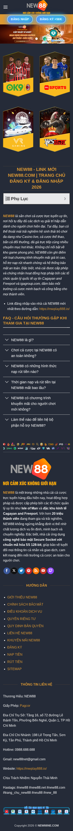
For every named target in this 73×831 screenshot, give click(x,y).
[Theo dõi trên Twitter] (21, 570)
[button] (5, 7)
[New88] (36, 7)
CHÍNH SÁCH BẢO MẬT (25, 604)
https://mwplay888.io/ (54, 309)
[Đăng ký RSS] (36, 570)
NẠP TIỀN (15, 654)
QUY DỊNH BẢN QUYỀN (25, 626)
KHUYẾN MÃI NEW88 (23, 640)
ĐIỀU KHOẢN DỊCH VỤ (24, 611)
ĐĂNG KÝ (14, 647)
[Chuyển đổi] (7, 340)
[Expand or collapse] (65, 198)
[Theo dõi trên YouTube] (43, 570)
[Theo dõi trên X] (14, 570)
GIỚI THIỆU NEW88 (22, 597)
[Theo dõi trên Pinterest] (28, 570)
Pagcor (25, 705)
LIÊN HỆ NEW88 (19, 633)
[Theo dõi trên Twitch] (50, 570)
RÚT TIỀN (15, 662)
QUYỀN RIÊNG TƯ (21, 619)
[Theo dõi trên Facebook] (6, 570)
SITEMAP (14, 669)
